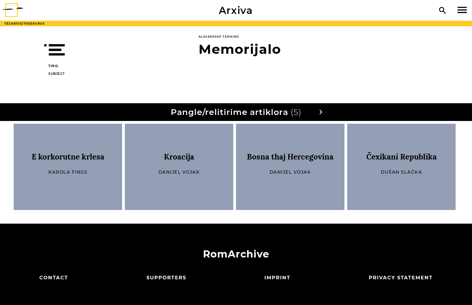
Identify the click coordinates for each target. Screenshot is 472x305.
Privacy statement (401, 278)
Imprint (277, 278)
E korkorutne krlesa (68, 157)
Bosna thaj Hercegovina (290, 157)
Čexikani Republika (401, 157)
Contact (53, 278)
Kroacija (179, 157)
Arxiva (236, 10)
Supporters (166, 278)
